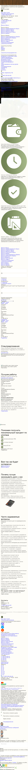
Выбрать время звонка (6, 760)
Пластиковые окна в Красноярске (10, 633)
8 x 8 (2, 665)
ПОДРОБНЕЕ (4, 411)
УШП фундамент (5, 654)
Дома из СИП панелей (7, 641)
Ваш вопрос (4, 743)
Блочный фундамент (6, 652)
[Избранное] (1, 18)
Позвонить (3, 728)
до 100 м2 (3, 658)
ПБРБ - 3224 (4, 303)
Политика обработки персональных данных (12, 705)
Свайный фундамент (6, 648)
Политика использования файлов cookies (12, 706)
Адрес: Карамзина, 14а (7, 72)
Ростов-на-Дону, (12, 688)
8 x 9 (2, 666)
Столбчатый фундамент (7, 653)
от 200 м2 (3, 660)
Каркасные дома (5, 640)
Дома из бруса (5, 638)
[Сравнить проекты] (2, 18)
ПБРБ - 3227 (4, 322)
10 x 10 (3, 671)
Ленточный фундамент (7, 649)
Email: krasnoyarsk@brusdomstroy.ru (10, 78)
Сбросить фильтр (5, 298)
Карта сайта (4, 707)
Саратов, (6, 688)
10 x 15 (2, 673)
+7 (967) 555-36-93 (6, 15)
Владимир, (4, 689)
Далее (1, 748)
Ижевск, (9, 689)
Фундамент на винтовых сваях (9, 647)
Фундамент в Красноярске (8, 634)
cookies (14, 762)
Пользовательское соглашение (9, 81)
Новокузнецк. (15, 689)
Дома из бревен (5, 639)
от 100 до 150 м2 (5, 656)
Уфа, (2, 688)
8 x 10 (2, 668)
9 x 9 (2, 670)
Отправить (2, 759)
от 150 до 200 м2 (5, 657)
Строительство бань (6, 645)
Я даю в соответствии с (13, 757)
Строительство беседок (7, 643)
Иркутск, (19, 688)
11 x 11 (2, 674)
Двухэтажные (4, 663)
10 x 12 (2, 672)
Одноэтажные (4, 662)
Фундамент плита (5, 650)
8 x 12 (2, 669)
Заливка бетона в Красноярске (9, 635)
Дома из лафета (5, 642)
